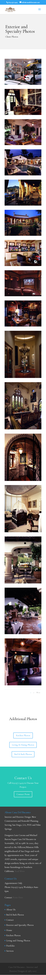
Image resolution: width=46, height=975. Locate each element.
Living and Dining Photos (18, 940)
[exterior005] (23, 633)
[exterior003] (23, 174)
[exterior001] (23, 582)
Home (9, 930)
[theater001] (23, 265)
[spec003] (23, 428)
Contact (10, 920)
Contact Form (23, 794)
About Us (10, 909)
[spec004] (23, 480)
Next (38, 692)
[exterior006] (23, 204)
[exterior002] (23, 235)
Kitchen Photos (23, 735)
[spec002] (23, 84)
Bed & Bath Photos (23, 754)
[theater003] (23, 295)
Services (10, 951)
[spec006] (23, 114)
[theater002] (23, 684)
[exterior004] (23, 144)
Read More (20, 871)
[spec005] (23, 531)
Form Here (18, 897)
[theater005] (23, 325)
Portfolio (10, 945)
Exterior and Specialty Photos (20, 925)
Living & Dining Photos (23, 744)
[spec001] (23, 377)
